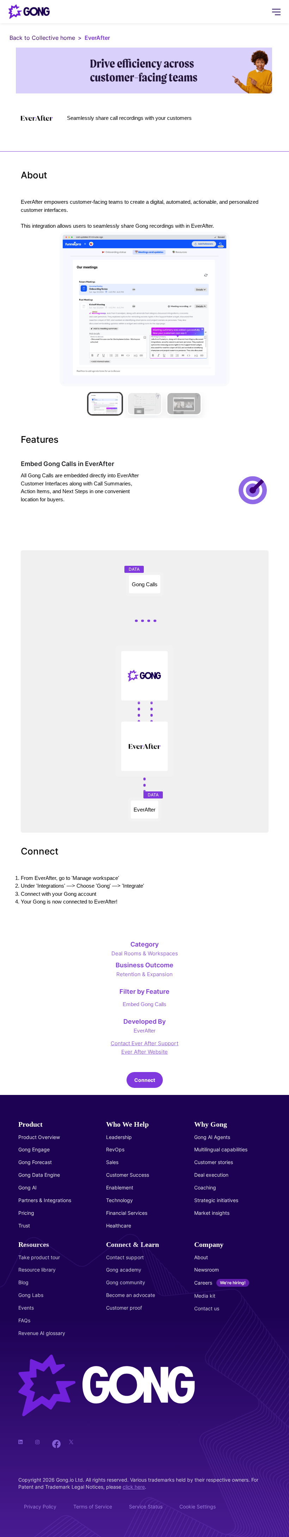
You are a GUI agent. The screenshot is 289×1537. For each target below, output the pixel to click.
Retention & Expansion (144, 974)
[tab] (105, 403)
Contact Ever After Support (144, 1043)
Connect (144, 1080)
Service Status (145, 1507)
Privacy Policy (40, 1507)
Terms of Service (92, 1507)
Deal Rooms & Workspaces (144, 953)
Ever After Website (144, 1051)
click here (134, 1487)
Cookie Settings (197, 1507)
